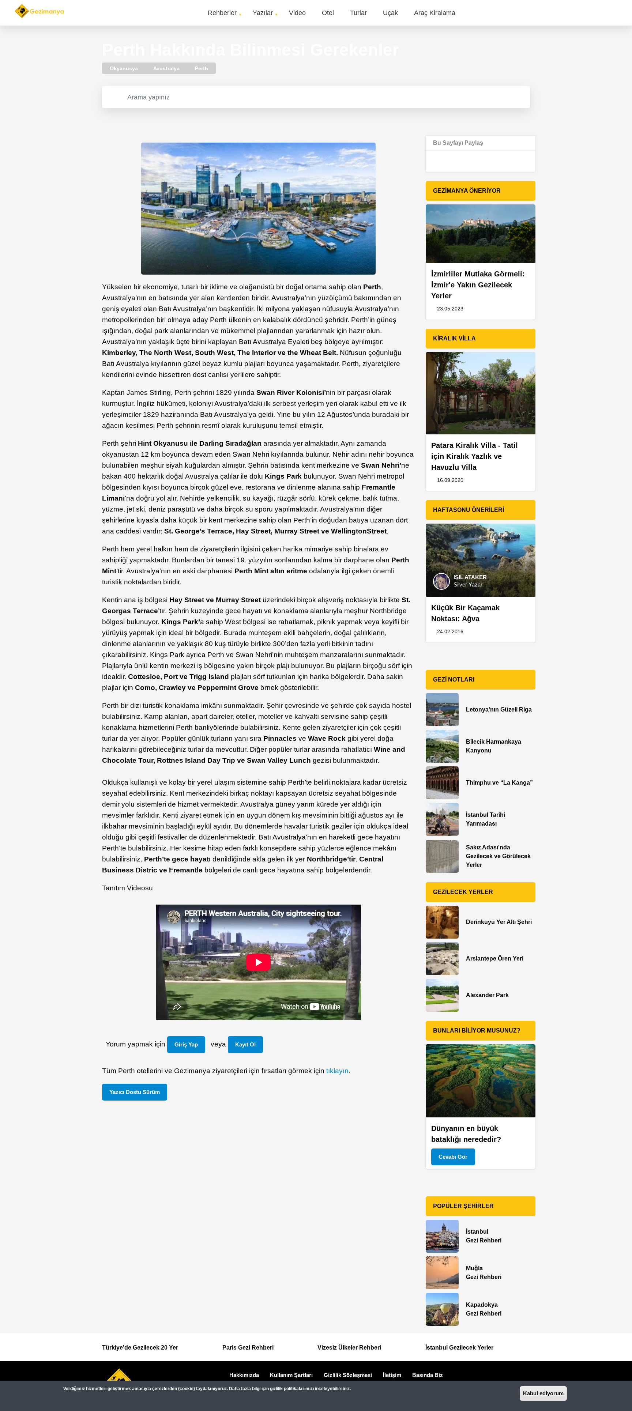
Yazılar (263, 12)
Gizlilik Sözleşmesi (348, 1375)
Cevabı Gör (453, 1157)
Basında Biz (427, 1375)
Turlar (358, 12)
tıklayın (337, 1071)
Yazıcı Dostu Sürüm (134, 1092)
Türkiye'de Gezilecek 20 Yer (140, 1347)
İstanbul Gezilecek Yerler (459, 1347)
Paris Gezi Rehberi (248, 1347)
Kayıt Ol (245, 1044)
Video (297, 12)
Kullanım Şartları (291, 1375)
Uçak (390, 12)
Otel (328, 12)
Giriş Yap (186, 1044)
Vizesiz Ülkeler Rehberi (349, 1347)
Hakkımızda (244, 1375)
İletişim (392, 1375)
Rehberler (222, 12)
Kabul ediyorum (543, 1393)
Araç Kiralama (434, 12)
